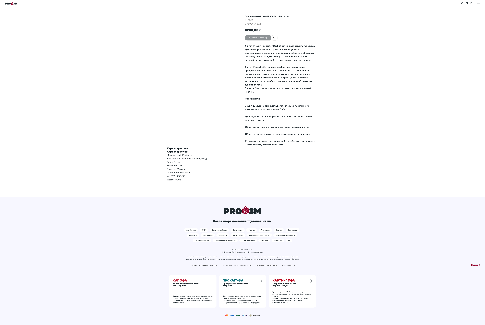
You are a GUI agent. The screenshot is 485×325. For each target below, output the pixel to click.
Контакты (264, 240)
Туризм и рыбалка (202, 240)
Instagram (278, 240)
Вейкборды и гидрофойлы (259, 235)
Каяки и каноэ (238, 235)
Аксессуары (265, 230)
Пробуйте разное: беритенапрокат (235, 283)
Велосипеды (292, 230)
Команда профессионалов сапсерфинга (186, 283)
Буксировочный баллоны (285, 235)
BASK (204, 230)
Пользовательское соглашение (267, 265)
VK (289, 240)
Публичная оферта (288, 265)
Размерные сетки (248, 240)
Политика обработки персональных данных (237, 265)
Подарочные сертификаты (225, 240)
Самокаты (193, 235)
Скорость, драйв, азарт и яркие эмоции (284, 283)
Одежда (251, 230)
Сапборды (223, 235)
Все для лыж (237, 230)
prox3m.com (191, 230)
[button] (462, 3)
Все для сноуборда (219, 230)
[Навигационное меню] (478, 3)
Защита (279, 230)
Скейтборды (208, 235)
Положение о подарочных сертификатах (203, 265)
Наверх (474, 265)
